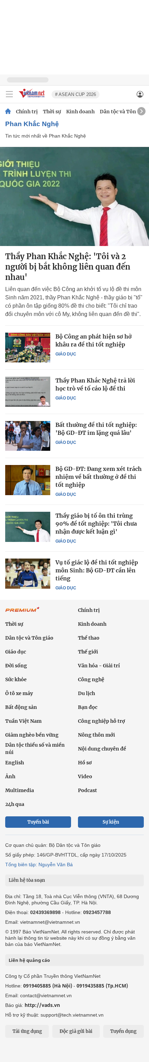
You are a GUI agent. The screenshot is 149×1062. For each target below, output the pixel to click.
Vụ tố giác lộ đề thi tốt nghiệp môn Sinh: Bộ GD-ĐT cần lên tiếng (96, 570)
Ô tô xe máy (19, 693)
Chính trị (27, 111)
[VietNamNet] (8, 111)
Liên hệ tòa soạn (27, 880)
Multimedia (19, 790)
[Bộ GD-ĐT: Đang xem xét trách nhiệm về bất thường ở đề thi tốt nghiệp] (27, 480)
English (14, 763)
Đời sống (16, 665)
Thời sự (52, 111)
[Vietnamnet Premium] (22, 613)
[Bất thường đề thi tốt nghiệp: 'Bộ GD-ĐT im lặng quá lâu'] (27, 436)
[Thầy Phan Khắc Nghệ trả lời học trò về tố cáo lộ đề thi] (27, 391)
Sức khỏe (16, 679)
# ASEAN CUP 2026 (75, 94)
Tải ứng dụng (27, 1031)
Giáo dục (65, 354)
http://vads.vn (42, 1005)
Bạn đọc (87, 707)
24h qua (14, 804)
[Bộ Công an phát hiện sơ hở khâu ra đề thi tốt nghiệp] (27, 347)
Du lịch (86, 693)
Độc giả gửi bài (76, 1031)
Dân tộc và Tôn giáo (124, 111)
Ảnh (10, 776)
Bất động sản (21, 707)
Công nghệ (91, 679)
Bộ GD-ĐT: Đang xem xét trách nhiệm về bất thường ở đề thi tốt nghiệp (98, 476)
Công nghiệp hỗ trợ (101, 721)
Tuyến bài (38, 822)
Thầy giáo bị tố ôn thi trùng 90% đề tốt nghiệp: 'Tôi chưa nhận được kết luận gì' (96, 523)
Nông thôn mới (96, 735)
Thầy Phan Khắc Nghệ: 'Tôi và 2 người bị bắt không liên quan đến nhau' (67, 267)
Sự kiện (111, 822)
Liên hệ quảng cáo (29, 960)
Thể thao (88, 638)
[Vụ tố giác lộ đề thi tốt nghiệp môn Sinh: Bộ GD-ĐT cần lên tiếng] (27, 573)
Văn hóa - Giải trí (99, 665)
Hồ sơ (85, 763)
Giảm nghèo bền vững (32, 735)
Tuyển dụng (123, 1031)
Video (85, 776)
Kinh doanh (80, 111)
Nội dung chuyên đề (102, 749)
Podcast (87, 790)
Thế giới (88, 652)
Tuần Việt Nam (23, 721)
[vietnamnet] (32, 98)
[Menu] (9, 94)
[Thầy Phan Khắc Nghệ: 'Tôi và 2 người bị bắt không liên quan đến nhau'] (74, 196)
